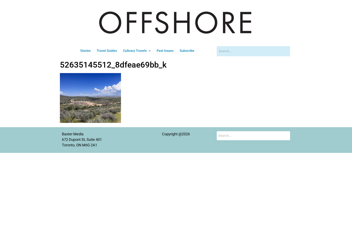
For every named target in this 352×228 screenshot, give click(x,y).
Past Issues (165, 51)
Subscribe (187, 51)
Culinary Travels (135, 51)
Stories (85, 51)
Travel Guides (107, 51)
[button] (137, 51)
